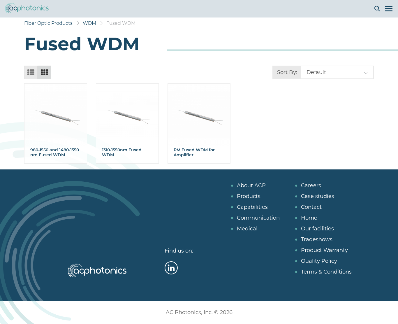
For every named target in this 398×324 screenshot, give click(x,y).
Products (248, 196)
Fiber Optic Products (48, 23)
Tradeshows (316, 239)
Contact (311, 207)
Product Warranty (324, 250)
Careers (311, 185)
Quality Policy (319, 261)
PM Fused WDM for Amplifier (194, 152)
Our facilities (317, 228)
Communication (258, 218)
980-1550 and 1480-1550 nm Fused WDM (54, 152)
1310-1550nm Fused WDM (122, 152)
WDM (89, 23)
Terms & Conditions (326, 272)
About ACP (251, 185)
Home (309, 218)
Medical (247, 228)
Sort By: (287, 72)
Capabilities (252, 207)
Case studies (317, 196)
